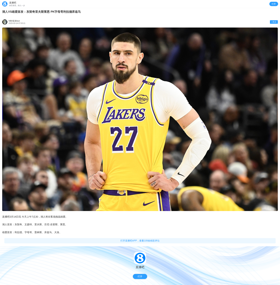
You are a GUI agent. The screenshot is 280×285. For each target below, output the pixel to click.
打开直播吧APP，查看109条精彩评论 (140, 240)
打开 (274, 4)
